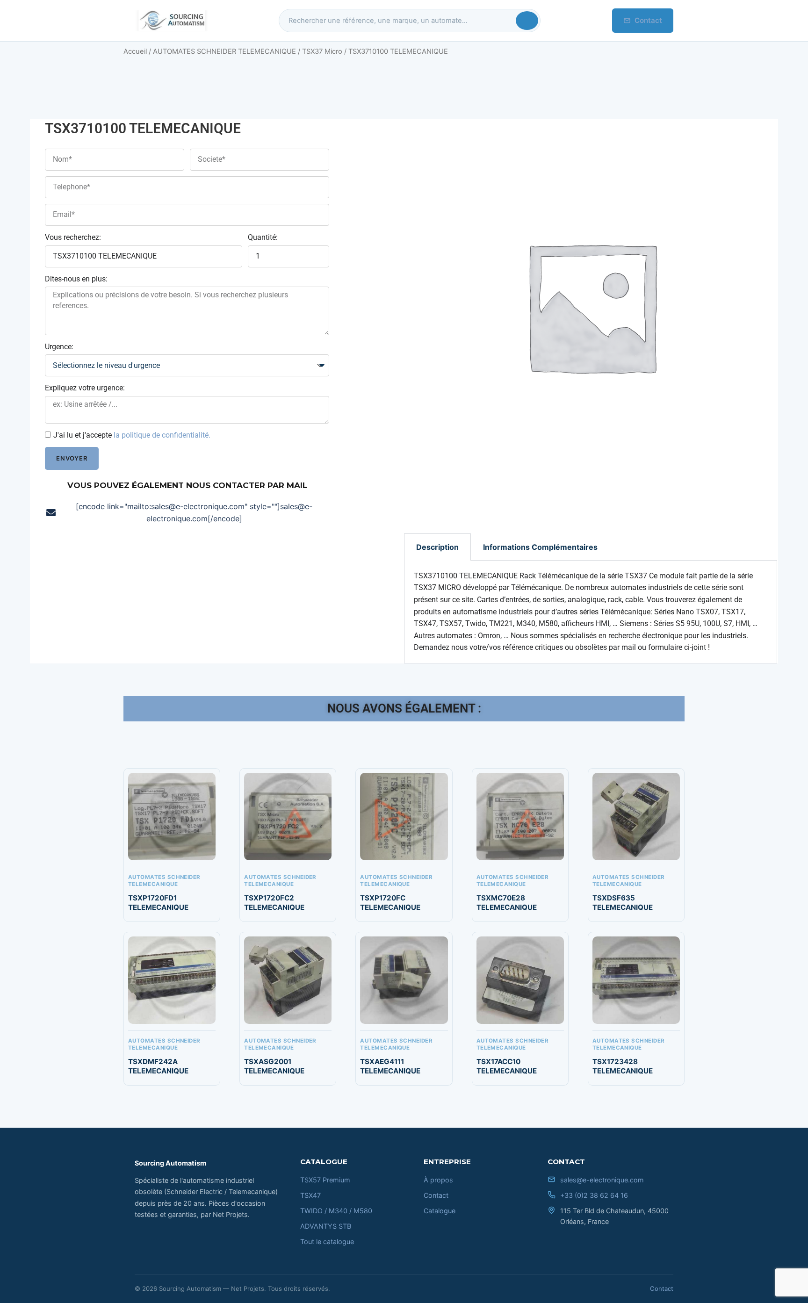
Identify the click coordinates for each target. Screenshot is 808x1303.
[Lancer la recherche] (527, 20)
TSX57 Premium (325, 1180)
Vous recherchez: (73, 237)
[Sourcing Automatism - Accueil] (171, 20)
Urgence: (59, 346)
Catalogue (439, 1211)
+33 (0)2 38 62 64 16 (594, 1195)
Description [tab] (437, 547)
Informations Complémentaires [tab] (540, 547)
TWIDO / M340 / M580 (336, 1211)
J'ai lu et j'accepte (131, 435)
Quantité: (263, 237)
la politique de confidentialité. (162, 435)
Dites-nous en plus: (76, 278)
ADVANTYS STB (325, 1226)
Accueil (135, 51)
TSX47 (310, 1195)
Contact (648, 20)
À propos (438, 1180)
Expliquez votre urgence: (85, 387)
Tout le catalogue (327, 1241)
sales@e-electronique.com (602, 1180)
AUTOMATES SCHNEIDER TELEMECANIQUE (224, 51)
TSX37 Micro (322, 51)
